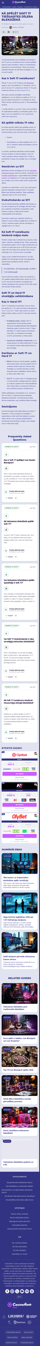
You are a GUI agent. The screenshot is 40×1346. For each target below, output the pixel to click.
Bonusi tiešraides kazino (19, 1217)
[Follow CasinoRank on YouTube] (22, 1291)
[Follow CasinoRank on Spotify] (27, 1291)
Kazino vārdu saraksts (19, 1214)
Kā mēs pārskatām (19, 1246)
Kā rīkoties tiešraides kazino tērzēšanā (20, 1196)
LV (18, 1297)
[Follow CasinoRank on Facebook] (7, 1291)
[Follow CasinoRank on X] (17, 1291)
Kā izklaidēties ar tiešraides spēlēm (19, 1186)
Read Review (19, 777)
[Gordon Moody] (31, 1316)
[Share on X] (4, 32)
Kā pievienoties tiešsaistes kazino (20, 1182)
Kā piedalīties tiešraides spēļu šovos (20, 1200)
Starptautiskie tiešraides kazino (19, 1229)
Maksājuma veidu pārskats (19, 1221)
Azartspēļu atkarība (19, 1225)
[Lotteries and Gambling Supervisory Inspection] (4, 1316)
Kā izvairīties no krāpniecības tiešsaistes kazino (17, 1191)
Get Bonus (20, 774)
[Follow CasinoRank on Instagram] (12, 1291)
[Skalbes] (9, 1322)
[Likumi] (16, 1316)
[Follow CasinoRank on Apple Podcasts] (32, 1291)
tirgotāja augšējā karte (9, 175)
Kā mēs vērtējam (19, 1250)
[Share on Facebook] (9, 32)
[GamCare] (19, 1322)
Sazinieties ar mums (19, 1254)
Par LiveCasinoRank (19, 1243)
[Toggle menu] (3, 3)
